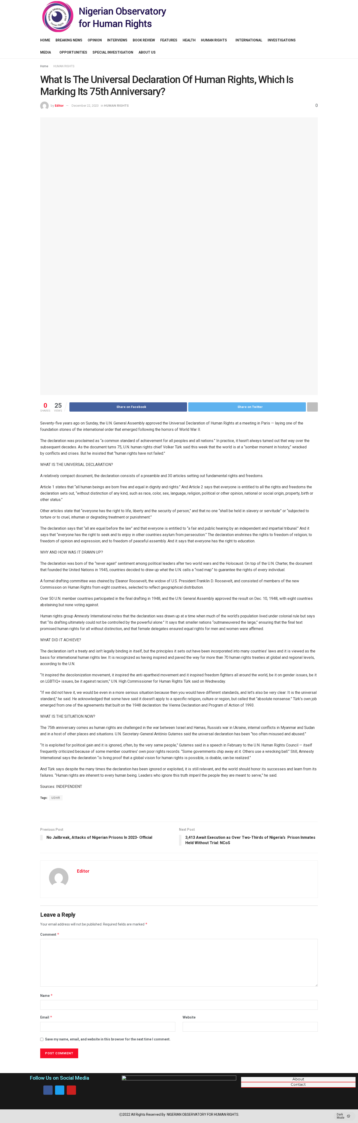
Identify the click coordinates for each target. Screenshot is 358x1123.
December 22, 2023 (85, 105)
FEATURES (168, 40)
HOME (45, 40)
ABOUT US (147, 52)
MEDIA (45, 52)
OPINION (95, 40)
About (298, 1079)
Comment (49, 934)
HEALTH (189, 40)
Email (46, 1017)
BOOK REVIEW (144, 40)
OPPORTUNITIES (73, 52)
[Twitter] (59, 1090)
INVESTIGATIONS (282, 40)
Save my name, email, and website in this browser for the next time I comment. (107, 1039)
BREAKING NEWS (69, 40)
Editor (59, 105)
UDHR (55, 798)
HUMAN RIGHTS (214, 40)
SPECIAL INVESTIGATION (113, 52)
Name (46, 995)
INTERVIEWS (117, 40)
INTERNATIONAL (249, 40)
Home (44, 66)
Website (189, 1017)
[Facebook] (48, 1090)
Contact (298, 1084)
